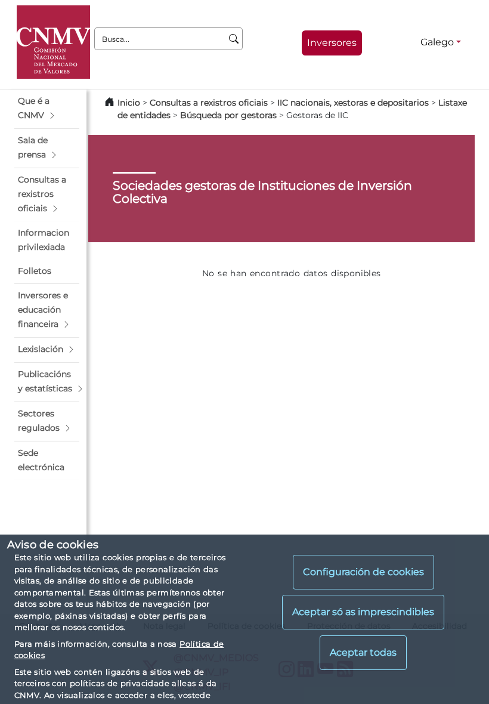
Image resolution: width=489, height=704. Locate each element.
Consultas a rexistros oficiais (209, 102)
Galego (437, 42)
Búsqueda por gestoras (228, 115)
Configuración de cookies (363, 572)
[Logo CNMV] (53, 42)
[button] (46, 108)
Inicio (128, 102)
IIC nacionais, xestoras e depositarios (353, 102)
